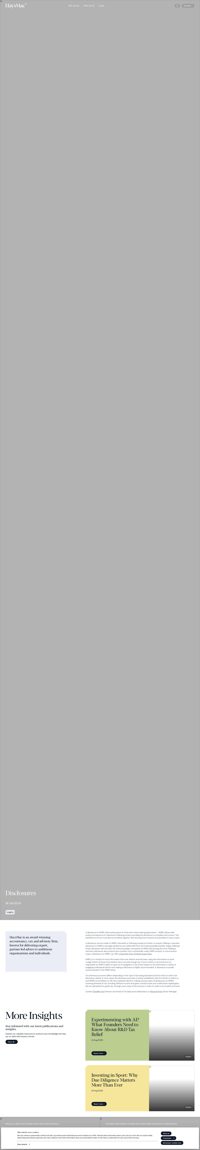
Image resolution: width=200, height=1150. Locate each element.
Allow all (166, 1133)
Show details (22, 1144)
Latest (101, 5)
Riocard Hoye (156, 991)
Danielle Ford (99, 991)
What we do (89, 5)
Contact (187, 5)
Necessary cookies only (172, 1143)
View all (11, 1042)
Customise (167, 1138)
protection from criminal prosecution (135, 954)
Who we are (74, 5)
